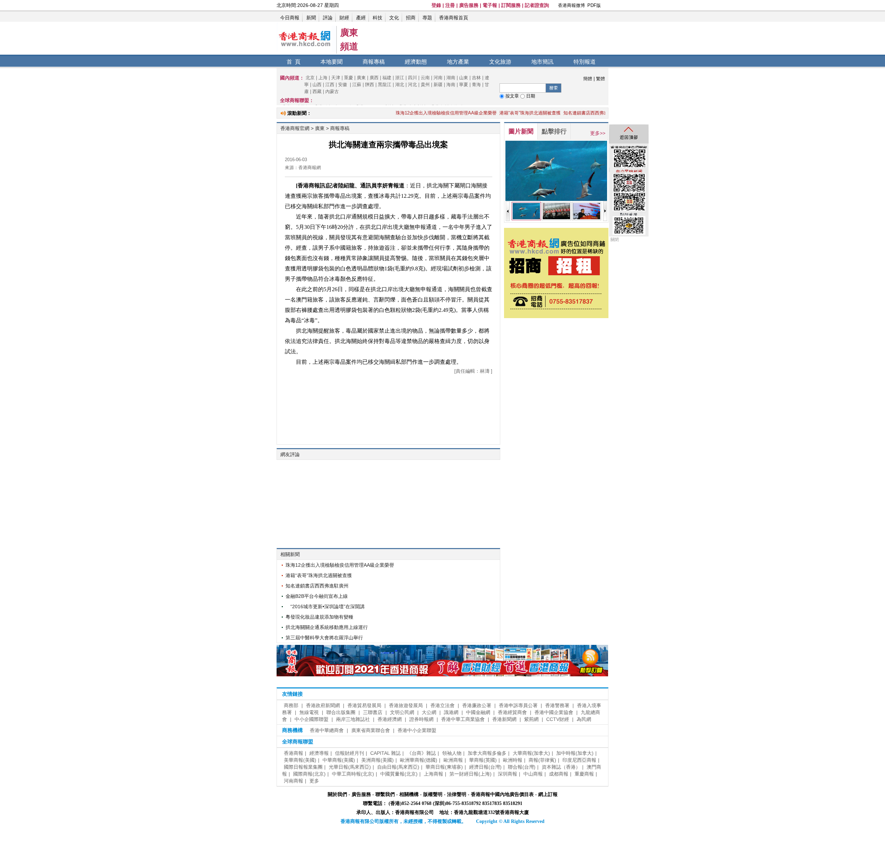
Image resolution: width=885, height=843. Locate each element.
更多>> (597, 133)
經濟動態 (416, 62)
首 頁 (293, 62)
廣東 (320, 128)
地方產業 (458, 62)
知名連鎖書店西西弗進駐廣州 (569, 112)
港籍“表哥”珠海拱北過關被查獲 (506, 112)
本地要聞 (331, 62)
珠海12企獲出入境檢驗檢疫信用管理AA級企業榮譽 (422, 112)
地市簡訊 (542, 62)
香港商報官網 (294, 128)
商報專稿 (374, 62)
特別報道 (585, 62)
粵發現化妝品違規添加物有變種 (319, 617)
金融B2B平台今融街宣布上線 (317, 596)
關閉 (615, 239)
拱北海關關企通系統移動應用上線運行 (327, 627)
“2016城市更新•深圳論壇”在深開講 (325, 606)
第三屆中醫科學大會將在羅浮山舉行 (324, 637)
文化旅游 (500, 62)
